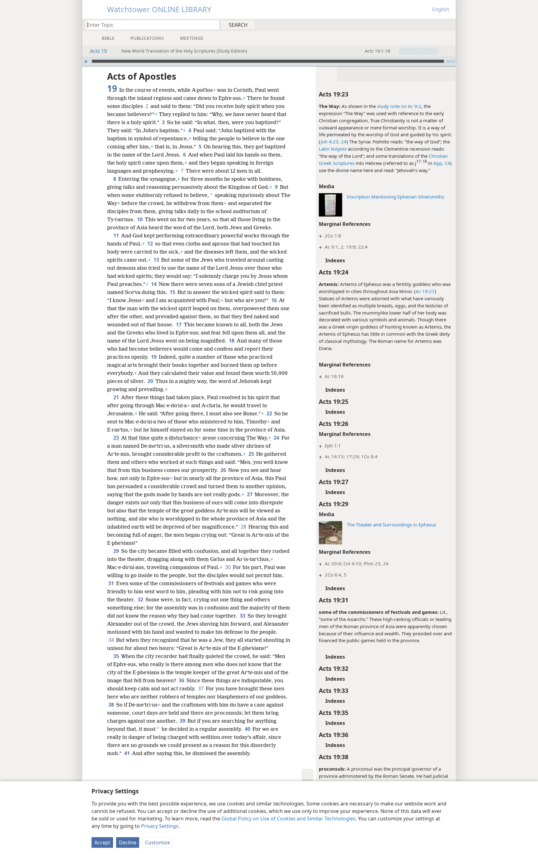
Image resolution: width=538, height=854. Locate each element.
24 (277, 437)
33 (243, 615)
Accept (102, 842)
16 (274, 300)
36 (182, 680)
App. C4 (441, 163)
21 (116, 397)
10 (140, 219)
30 (228, 567)
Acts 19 (98, 51)
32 (141, 599)
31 (111, 583)
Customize (157, 842)
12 (150, 243)
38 (111, 704)
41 (127, 753)
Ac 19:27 (425, 291)
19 (154, 356)
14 (154, 284)
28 (244, 526)
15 (173, 292)
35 (116, 656)
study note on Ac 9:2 (399, 106)
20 (151, 381)
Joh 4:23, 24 (334, 141)
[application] (269, 61)
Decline (127, 842)
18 (232, 340)
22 (270, 413)
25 (251, 453)
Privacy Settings (159, 826)
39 (183, 720)
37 (201, 688)
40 (248, 729)
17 (179, 324)
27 (250, 494)
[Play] (86, 61)
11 (116, 235)
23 (116, 437)
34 (111, 640)
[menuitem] (448, 25)
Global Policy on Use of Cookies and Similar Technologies (288, 818)
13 (156, 259)
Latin (324, 149)
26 (223, 470)
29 (116, 551)
